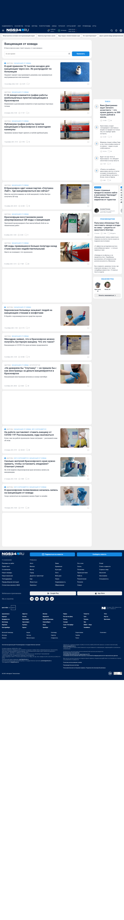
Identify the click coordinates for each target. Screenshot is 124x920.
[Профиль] (121, 30)
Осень (79, 566)
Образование (59, 585)
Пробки (62, 30)
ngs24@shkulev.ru (24, 659)
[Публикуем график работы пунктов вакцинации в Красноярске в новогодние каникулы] (74, 130)
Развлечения (81, 579)
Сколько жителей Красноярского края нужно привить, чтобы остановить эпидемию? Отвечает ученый (29, 464)
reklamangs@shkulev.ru (69, 646)
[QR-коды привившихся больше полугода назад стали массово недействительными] (74, 252)
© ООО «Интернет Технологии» (11, 673)
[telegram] (32, 599)
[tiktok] (52, 599)
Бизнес (32, 566)
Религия (80, 582)
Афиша (54, 26)
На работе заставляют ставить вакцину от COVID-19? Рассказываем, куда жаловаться (29, 433)
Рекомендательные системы (71, 665)
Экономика (103, 576)
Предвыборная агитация (10, 582)
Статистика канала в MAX (11, 585)
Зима (57, 563)
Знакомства (19, 26)
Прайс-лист (6, 566)
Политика (80, 569)
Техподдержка (7, 579)
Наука (57, 579)
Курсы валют (71, 26)
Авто (31, 563)
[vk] (37, 599)
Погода (27, 26)
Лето (57, 573)
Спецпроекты (104, 579)
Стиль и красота (104, 566)
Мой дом (58, 576)
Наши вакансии (7, 576)
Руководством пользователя (71, 653)
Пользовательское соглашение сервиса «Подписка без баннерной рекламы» (84, 668)
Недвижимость (7, 26)
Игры (94, 26)
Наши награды (7, 573)
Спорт (101, 563)
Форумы (34, 26)
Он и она (80, 563)
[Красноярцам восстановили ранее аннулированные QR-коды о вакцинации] (74, 223)
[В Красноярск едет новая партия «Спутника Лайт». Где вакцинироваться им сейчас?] (74, 194)
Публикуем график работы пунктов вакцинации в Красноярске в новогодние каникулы (27, 127)
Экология (102, 573)
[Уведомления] (116, 30)
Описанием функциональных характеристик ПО (76, 654)
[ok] (42, 599)
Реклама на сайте (8, 563)
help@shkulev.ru (14, 662)
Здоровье (33, 585)
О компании (6, 569)
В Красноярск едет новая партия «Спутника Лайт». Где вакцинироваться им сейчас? (28, 189)
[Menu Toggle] (3, 30)
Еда (31, 579)
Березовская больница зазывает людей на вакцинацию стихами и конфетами (28, 311)
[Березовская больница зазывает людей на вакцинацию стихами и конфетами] (74, 316)
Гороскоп (61, 26)
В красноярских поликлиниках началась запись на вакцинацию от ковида (31, 491)
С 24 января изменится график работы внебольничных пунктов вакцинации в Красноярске (26, 98)
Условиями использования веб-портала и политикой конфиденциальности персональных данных (90, 655)
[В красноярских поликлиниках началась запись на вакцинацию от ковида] (74, 496)
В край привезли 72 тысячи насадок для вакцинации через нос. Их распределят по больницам (28, 69)
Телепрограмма (44, 26)
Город (32, 573)
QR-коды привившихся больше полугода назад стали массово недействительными (30, 247)
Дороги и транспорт (36, 576)
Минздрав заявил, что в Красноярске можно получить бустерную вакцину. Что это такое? (29, 340)
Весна (32, 569)
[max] (47, 599)
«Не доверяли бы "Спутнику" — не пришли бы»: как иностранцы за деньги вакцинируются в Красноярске (30, 371)
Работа (79, 576)
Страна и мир (103, 569)
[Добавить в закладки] (88, 84)
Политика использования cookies (72, 662)
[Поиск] (111, 30)
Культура (58, 569)
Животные (33, 582)
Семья (79, 585)
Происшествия (82, 573)
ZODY (79, 26)
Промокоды (87, 26)
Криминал (58, 566)
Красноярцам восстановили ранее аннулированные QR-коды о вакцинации (27, 218)
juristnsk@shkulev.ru (46, 660)
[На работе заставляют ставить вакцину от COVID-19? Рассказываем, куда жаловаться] (74, 438)
